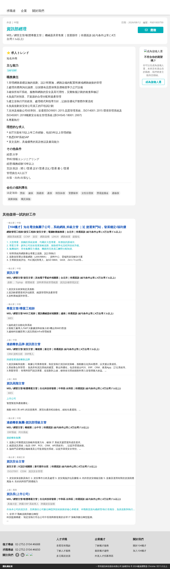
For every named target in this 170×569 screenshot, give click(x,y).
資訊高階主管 (16, 383)
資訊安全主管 (16, 461)
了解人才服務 (63, 550)
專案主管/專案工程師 (21, 308)
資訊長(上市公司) (18, 494)
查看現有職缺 (63, 545)
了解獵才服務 (102, 545)
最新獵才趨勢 (102, 550)
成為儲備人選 (153, 82)
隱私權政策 (8, 566)
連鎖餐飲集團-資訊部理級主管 (26, 422)
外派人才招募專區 (104, 555)
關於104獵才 (139, 545)
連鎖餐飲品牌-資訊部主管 (24, 344)
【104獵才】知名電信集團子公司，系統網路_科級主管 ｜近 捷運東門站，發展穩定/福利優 (66, 227)
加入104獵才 (139, 550)
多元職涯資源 (63, 555)
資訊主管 (13, 273)
